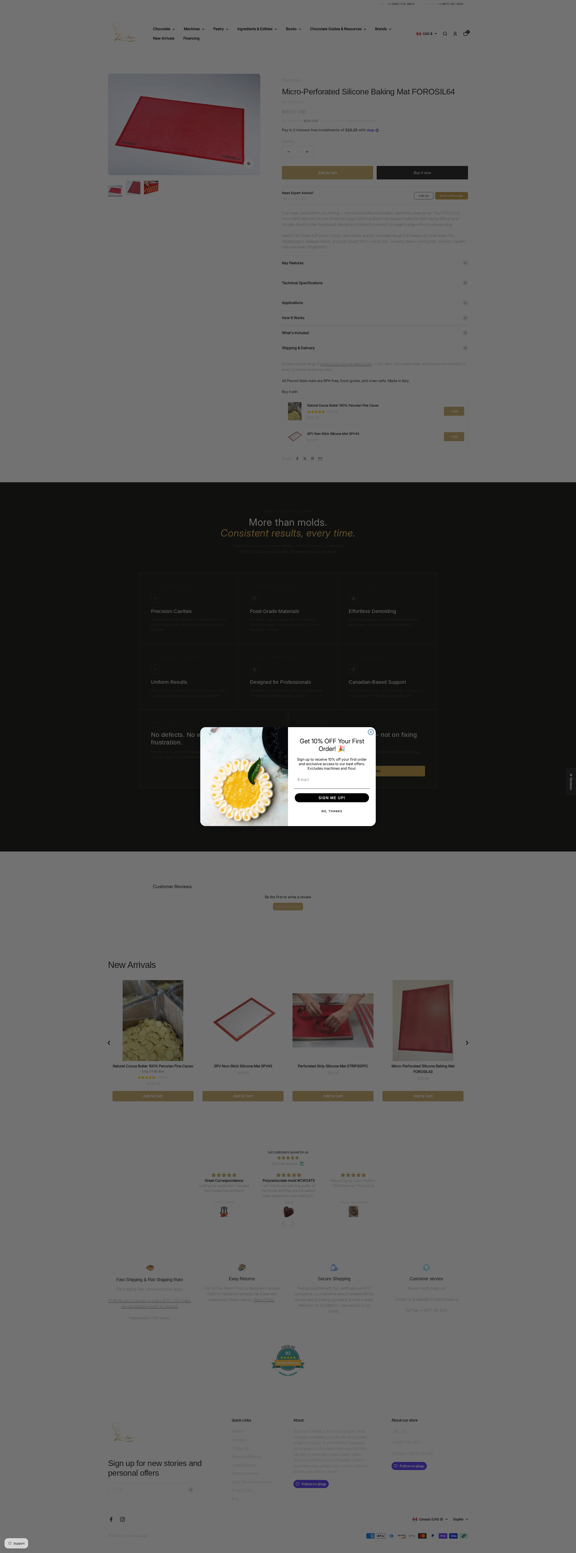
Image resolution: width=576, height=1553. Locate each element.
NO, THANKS (332, 811)
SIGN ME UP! (332, 797)
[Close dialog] (371, 732)
